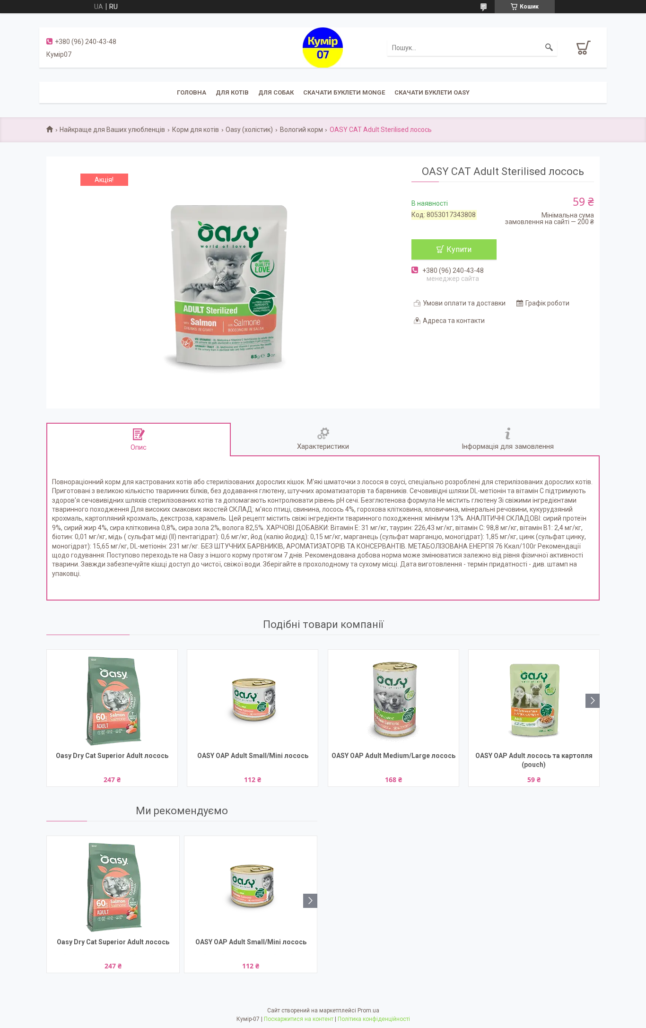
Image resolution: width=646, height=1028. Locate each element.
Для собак (276, 92)
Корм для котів (195, 129)
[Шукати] (549, 47)
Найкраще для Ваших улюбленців (112, 129)
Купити (458, 249)
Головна (191, 92)
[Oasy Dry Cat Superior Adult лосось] (112, 699)
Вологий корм (301, 129)
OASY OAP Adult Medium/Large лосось (393, 755)
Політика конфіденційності (374, 1019)
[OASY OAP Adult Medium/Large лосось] (393, 699)
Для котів (232, 92)
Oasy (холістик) (249, 129)
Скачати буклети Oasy (432, 92)
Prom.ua (368, 1010)
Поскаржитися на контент (298, 1019)
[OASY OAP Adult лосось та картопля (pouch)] (534, 699)
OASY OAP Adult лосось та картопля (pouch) (534, 760)
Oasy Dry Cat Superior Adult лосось (112, 755)
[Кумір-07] (323, 47)
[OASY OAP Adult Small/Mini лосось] (252, 699)
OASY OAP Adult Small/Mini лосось (252, 755)
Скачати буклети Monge (344, 92)
